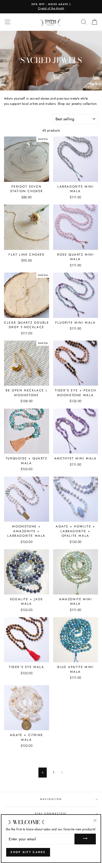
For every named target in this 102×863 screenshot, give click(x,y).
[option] (51, 6)
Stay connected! (51, 813)
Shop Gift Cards (28, 852)
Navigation (51, 799)
